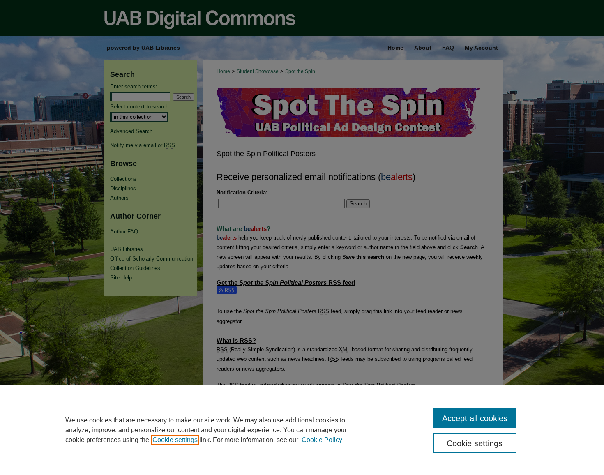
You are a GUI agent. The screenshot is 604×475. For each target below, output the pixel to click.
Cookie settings (175, 439)
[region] (302, 430)
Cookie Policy (322, 439)
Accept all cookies (474, 418)
